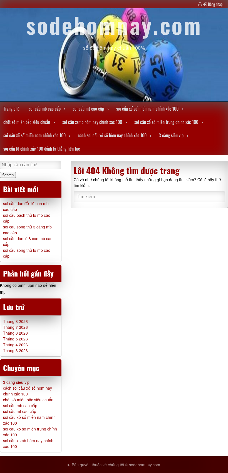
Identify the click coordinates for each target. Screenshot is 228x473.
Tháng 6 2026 (15, 333)
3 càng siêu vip (171, 135)
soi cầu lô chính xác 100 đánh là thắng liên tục (41, 148)
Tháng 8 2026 (15, 321)
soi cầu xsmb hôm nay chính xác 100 (92, 122)
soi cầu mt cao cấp (88, 108)
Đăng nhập (215, 4)
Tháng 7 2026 (15, 327)
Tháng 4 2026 (15, 344)
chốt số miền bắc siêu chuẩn (26, 122)
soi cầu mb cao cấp (45, 108)
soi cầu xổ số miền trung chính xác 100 (166, 122)
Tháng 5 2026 (15, 339)
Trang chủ (11, 108)
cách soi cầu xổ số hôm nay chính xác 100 (112, 135)
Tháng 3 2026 (15, 350)
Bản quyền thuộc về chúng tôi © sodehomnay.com (116, 464)
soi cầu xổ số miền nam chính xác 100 (147, 108)
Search (8, 175)
